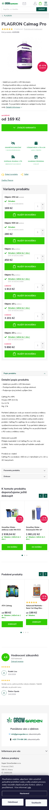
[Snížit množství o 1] (42, 208)
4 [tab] (28, 632)
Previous (41, 496)
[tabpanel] (12, 526)
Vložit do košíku (26, 214)
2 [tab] (24, 555)
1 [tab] (22, 555)
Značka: (7, 180)
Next (45, 496)
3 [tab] (26, 555)
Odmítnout (13, 802)
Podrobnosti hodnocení (33, 29)
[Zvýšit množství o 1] (42, 204)
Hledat (41, 9)
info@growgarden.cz (19, 734)
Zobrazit (12, 624)
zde (29, 787)
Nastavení (24, 793)
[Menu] (45, 3)
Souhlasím (36, 802)
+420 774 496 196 (19, 739)
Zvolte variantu (26, 127)
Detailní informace (13, 107)
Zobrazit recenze (17, 661)
